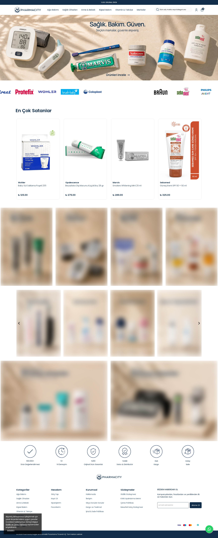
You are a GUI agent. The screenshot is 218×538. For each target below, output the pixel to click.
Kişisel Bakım (105, 9)
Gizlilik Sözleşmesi (128, 494)
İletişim (89, 498)
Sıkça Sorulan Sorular (95, 503)
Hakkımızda (91, 494)
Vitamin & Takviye (124, 9)
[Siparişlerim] (196, 10)
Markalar (141, 9)
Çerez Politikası (127, 503)
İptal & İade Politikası (95, 511)
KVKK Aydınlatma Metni (131, 498)
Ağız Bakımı (53, 9)
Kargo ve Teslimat (94, 507)
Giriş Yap (55, 494)
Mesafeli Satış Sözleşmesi (132, 507)
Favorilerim (56, 507)
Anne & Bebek (88, 9)
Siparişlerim (56, 503)
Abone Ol (196, 505)
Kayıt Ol (54, 498)
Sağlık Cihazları (69, 9)
